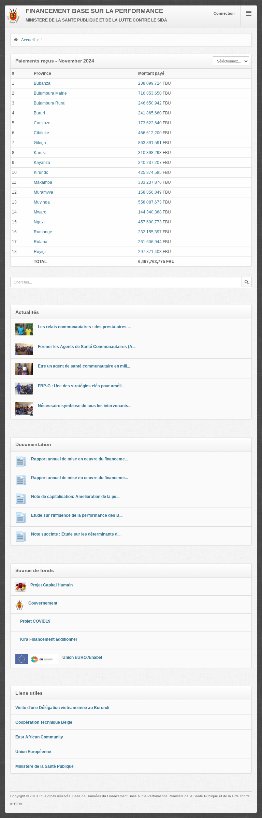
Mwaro (40, 212)
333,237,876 (150, 182)
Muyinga (42, 202)
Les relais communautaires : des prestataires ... (84, 326)
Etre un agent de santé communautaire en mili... (84, 366)
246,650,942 (150, 103)
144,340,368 (150, 212)
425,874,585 (150, 172)
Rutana (40, 241)
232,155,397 (150, 232)
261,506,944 (150, 241)
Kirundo (41, 172)
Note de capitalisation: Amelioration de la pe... (75, 496)
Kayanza (42, 162)
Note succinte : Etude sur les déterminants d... (75, 534)
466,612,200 (150, 132)
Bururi (39, 113)
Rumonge (43, 232)
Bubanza (42, 83)
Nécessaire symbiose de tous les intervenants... (84, 405)
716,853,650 (150, 93)
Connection (224, 13)
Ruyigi (40, 251)
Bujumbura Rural (50, 103)
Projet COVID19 (35, 621)
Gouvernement (42, 603)
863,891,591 (150, 142)
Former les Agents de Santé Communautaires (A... (86, 346)
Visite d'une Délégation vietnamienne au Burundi (62, 707)
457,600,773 (150, 222)
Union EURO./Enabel (82, 657)
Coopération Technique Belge (43, 722)
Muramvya (43, 192)
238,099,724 (150, 83)
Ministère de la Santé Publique (44, 766)
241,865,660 (150, 113)
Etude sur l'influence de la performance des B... (76, 515)
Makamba (43, 182)
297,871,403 (150, 251)
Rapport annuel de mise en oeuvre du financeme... (79, 459)
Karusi (40, 152)
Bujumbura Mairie (50, 93)
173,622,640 (150, 123)
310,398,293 (150, 152)
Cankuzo (42, 123)
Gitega (40, 142)
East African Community (39, 737)
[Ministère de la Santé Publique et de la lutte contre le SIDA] (13, 22)
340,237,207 (150, 162)
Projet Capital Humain (51, 585)
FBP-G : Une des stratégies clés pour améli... (81, 386)
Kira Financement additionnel (48, 639)
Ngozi (39, 222)
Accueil (28, 40)
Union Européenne (33, 751)
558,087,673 (150, 202)
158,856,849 (150, 192)
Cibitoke (41, 132)
